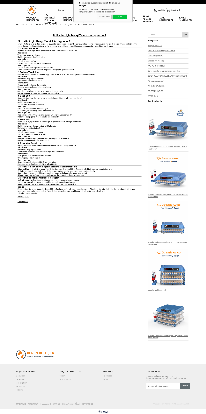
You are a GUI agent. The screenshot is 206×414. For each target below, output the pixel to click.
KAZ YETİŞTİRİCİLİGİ (156, 66)
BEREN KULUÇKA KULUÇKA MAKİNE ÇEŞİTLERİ (167, 76)
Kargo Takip (20, 386)
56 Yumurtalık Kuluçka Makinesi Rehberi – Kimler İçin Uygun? (167, 148)
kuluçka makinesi (155, 46)
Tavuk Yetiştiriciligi (155, 56)
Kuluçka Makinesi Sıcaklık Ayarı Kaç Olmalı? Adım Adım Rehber (168, 337)
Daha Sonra (104, 17)
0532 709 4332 (65, 379)
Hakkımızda (107, 376)
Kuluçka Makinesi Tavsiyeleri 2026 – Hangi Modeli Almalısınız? (168, 195)
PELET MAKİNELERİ (156, 91)
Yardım (62, 376)
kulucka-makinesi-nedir (157, 290)
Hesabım (19, 390)
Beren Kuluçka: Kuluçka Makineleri (161, 51)
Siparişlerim (20, 376)
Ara (185, 35)
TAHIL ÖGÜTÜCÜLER (156, 86)
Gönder (185, 386)
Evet (120, 17)
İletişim (105, 379)
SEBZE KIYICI (153, 96)
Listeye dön (23, 202)
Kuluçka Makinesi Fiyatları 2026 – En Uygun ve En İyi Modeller (167, 243)
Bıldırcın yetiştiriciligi (156, 61)
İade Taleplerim (21, 383)
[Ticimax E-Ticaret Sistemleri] (103, 411)
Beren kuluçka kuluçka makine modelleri (164, 71)
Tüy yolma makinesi (156, 81)
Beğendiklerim (21, 379)
